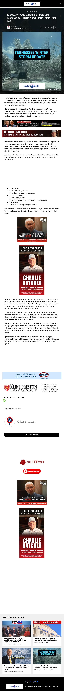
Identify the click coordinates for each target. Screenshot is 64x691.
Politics (35, 686)
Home (26, 686)
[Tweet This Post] (45, 27)
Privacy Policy (54, 686)
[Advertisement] (32, 174)
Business (30, 686)
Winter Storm (17, 408)
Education (40, 686)
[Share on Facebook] (41, 27)
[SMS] (4, 400)
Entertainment (47, 686)
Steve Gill (36, 642)
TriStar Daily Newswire (19, 26)
